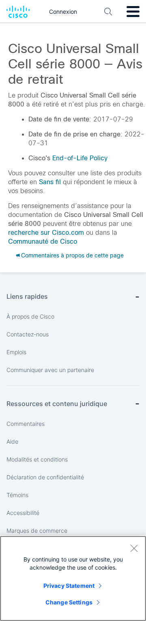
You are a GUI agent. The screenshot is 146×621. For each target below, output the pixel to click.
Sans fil (50, 182)
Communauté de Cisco (42, 241)
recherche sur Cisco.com (46, 232)
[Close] (134, 548)
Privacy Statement (68, 585)
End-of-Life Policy (79, 158)
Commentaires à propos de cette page (72, 255)
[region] (73, 578)
